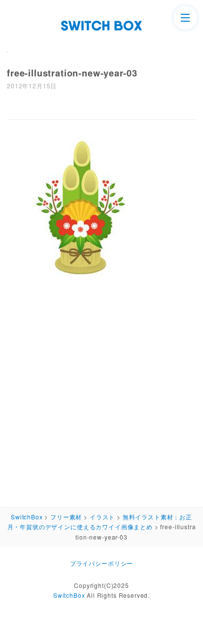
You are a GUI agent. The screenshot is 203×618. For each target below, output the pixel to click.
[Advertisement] (101, 391)
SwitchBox (69, 595)
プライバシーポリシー (101, 563)
